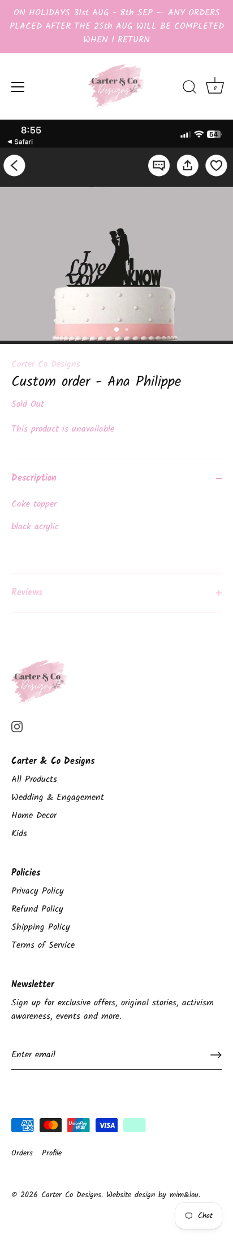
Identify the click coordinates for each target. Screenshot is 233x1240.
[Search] (189, 88)
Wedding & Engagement (57, 797)
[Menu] (18, 86)
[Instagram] (17, 726)
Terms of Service (43, 945)
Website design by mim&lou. (153, 1195)
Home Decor (34, 815)
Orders (22, 1153)
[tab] (116, 535)
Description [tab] (34, 478)
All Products (34, 779)
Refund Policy (37, 909)
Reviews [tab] (26, 593)
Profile (52, 1153)
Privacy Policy (37, 891)
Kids (19, 833)
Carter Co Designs (45, 364)
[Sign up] (216, 1055)
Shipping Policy (40, 927)
